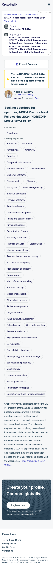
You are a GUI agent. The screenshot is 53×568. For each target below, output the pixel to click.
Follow (45, 92)
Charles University (25, 94)
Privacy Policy (9, 543)
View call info (10, 21)
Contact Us (7, 551)
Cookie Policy (8, 547)
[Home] (9, 4)
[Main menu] (49, 4)
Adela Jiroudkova (23, 92)
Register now (18, 505)
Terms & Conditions (11, 540)
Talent (37, 98)
